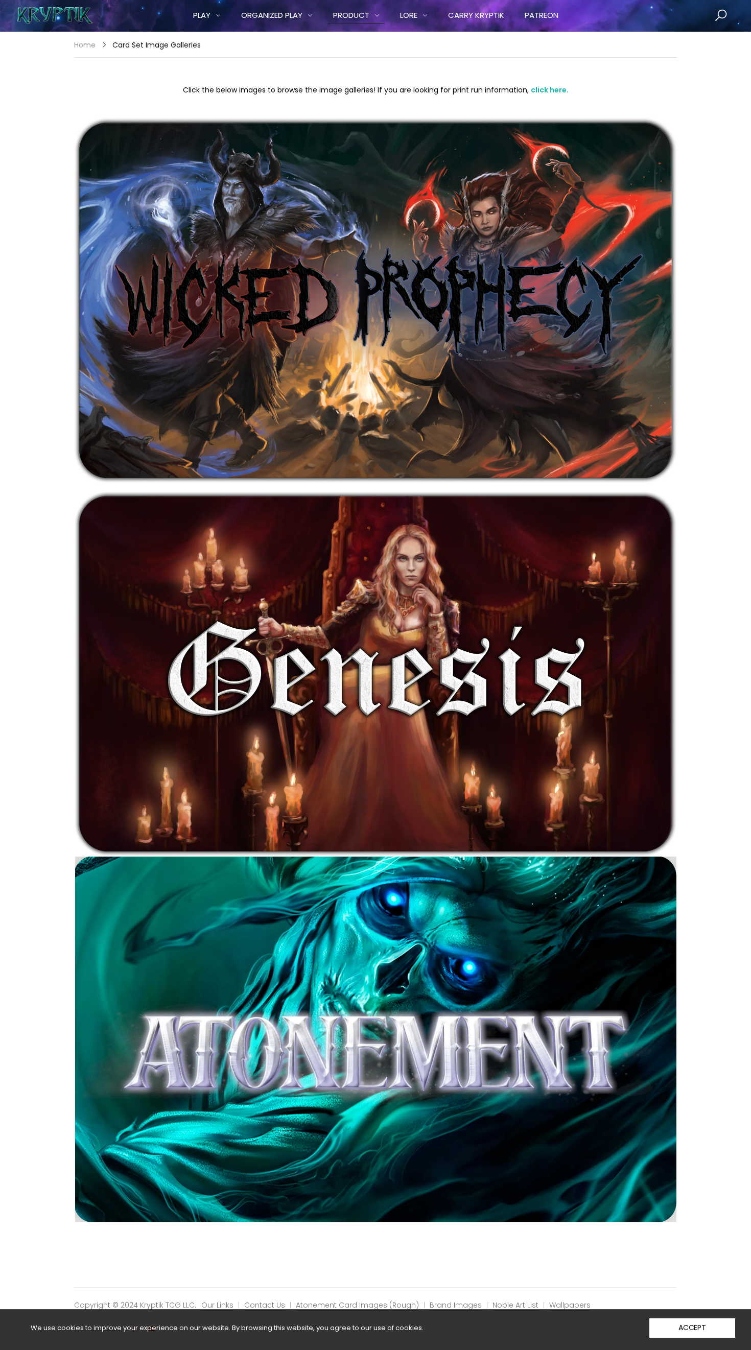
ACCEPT (692, 1327)
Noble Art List (515, 1305)
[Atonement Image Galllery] (375, 1039)
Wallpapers (570, 1305)
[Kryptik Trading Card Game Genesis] (375, 673)
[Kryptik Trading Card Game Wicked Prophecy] (375, 300)
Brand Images (456, 1305)
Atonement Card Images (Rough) (357, 1305)
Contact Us (264, 1305)
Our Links (217, 1305)
